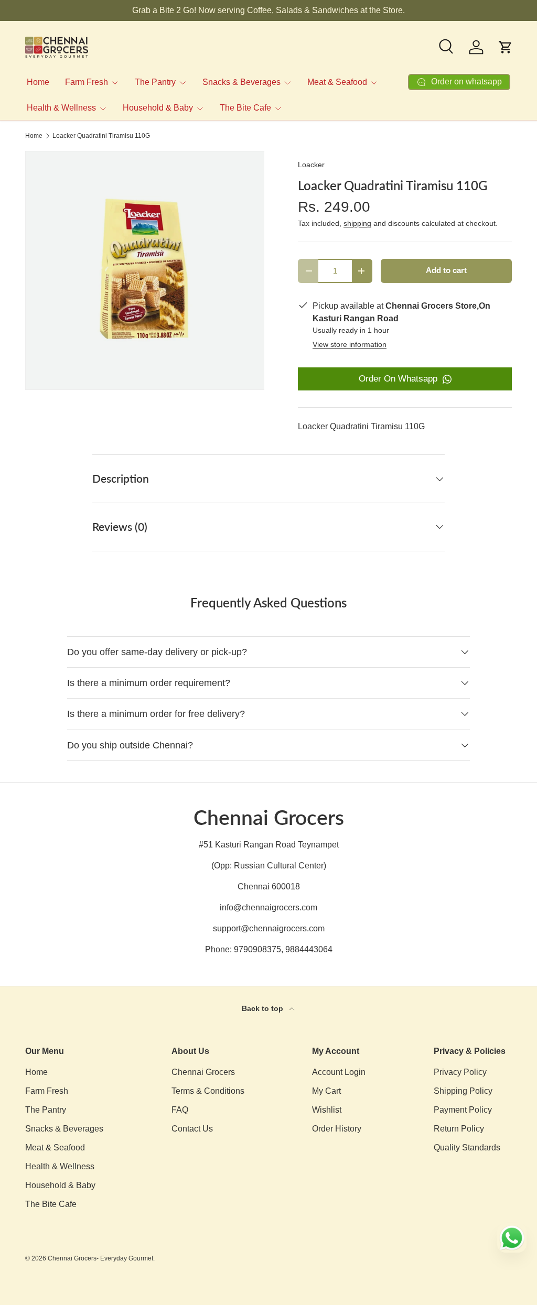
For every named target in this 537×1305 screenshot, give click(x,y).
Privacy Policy (460, 1072)
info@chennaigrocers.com (268, 907)
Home (38, 82)
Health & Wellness (59, 1166)
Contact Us (192, 1128)
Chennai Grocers (203, 1072)
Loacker (311, 164)
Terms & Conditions (207, 1090)
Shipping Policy (463, 1090)
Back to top (263, 1008)
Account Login (339, 1072)
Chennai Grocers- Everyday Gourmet (100, 1258)
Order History (336, 1128)
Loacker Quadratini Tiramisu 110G (101, 136)
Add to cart (446, 270)
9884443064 (308, 949)
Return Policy (459, 1128)
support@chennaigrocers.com (269, 928)
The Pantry (45, 1109)
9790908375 (257, 949)
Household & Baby (60, 1185)
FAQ (179, 1109)
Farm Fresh (46, 1090)
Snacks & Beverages (64, 1128)
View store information (349, 344)
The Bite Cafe (51, 1204)
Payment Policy (463, 1109)
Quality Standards (467, 1147)
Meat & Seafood (55, 1147)
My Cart (326, 1090)
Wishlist (326, 1109)
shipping (357, 223)
